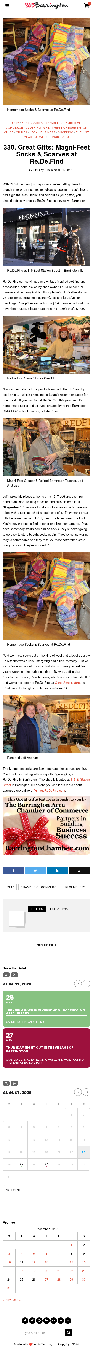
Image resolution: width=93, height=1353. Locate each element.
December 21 (75, 887)
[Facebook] (13, 870)
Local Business (42, 132)
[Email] (79, 870)
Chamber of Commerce (39, 887)
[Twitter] (35, 870)
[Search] (6, 974)
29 (71, 1279)
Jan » (17, 1299)
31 (9, 1288)
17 (9, 1271)
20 (46, 1271)
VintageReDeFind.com (49, 790)
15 (71, 1262)
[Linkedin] (57, 870)
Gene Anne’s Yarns (68, 682)
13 (46, 1262)
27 (46, 1279)
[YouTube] (53, 1320)
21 (59, 1271)
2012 (15, 123)
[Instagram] (39, 1320)
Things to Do (58, 136)
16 (84, 1262)
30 (84, 1279)
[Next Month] (86, 983)
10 (9, 1262)
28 (59, 1279)
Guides (21, 132)
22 (71, 1271)
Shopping (65, 132)
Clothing (33, 127)
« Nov (7, 1299)
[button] (68, 1332)
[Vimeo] (61, 1320)
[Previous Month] (78, 983)
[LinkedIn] (46, 1320)
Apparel (52, 123)
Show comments (46, 945)
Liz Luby (38, 170)
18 (21, 1271)
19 (34, 1271)
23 (84, 1271)
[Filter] (14, 974)
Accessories (32, 123)
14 (59, 1262)
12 (34, 1262)
